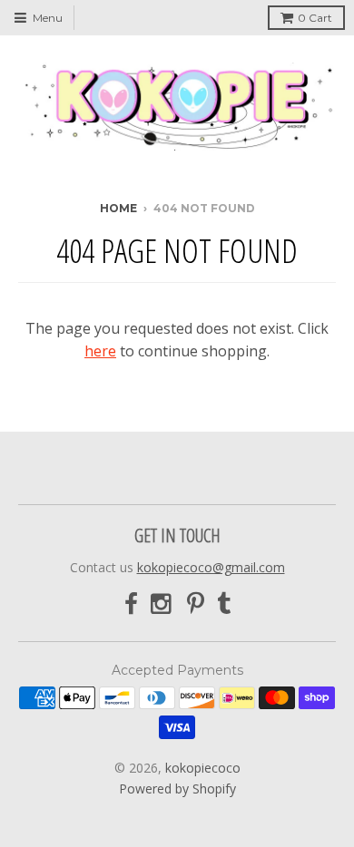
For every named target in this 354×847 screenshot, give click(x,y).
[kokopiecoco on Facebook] (131, 604)
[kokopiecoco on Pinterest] (195, 604)
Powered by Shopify (177, 788)
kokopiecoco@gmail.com (211, 567)
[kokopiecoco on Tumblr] (224, 604)
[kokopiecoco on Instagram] (162, 604)
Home (118, 208)
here (100, 351)
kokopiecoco (203, 767)
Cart (315, 17)
